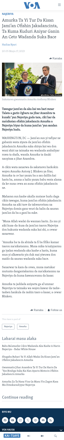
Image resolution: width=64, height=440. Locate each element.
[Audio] (29, 436)
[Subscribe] (43, 420)
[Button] (55, 58)
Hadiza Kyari (9, 44)
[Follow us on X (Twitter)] (28, 420)
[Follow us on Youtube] (13, 420)
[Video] (42, 436)
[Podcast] (35, 420)
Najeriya (7, 14)
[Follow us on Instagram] (20, 420)
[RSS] (51, 420)
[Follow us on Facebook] (5, 420)
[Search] (55, 436)
